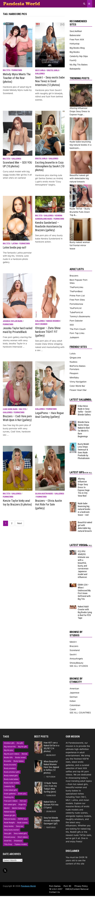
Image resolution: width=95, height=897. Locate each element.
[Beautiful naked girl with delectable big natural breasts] (73, 522)
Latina (15, 243)
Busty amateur (10, 768)
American (74, 688)
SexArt (73, 654)
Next (19, 523)
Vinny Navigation (78, 381)
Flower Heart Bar (78, 390)
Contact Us (54, 892)
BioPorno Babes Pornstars (77, 367)
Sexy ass (19, 826)
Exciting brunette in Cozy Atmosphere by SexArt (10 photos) (49, 166)
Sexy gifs (7, 833)
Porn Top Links (77, 333)
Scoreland (75, 650)
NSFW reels (22, 819)
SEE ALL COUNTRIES (80, 712)
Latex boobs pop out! (14, 247)
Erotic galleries (10, 794)
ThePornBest (76, 291)
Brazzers (74, 275)
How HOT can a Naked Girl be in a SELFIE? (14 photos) (51, 747)
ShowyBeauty (76, 663)
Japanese (74, 692)
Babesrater (75, 35)
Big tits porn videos (11, 754)
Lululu (73, 353)
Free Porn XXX (77, 39)
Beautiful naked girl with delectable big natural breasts (85, 526)
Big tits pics (8, 750)
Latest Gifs (77, 472)
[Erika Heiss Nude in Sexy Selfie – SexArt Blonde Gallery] (73, 406)
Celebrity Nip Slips (79, 56)
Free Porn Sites (77, 300)
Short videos (23, 837)
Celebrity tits (9, 786)
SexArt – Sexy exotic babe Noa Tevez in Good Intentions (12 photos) (50, 81)
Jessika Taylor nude (13, 321)
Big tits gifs (22, 747)
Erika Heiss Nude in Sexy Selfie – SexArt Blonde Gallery (84, 410)
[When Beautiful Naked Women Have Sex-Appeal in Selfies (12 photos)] (38, 761)
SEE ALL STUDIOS (79, 666)
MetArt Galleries (18, 808)
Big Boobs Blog (77, 48)
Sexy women (41, 324)
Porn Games (54, 886)
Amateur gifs (9, 743)
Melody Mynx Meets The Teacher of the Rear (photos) (17, 78)
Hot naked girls (10, 804)
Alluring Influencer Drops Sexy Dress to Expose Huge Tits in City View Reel (84, 487)
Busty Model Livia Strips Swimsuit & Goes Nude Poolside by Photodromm (84, 451)
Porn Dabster (76, 320)
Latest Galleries (80, 399)
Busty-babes (19, 761)
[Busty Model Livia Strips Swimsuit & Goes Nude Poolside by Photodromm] (73, 444)
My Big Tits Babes (79, 64)
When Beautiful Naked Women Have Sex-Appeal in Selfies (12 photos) (51, 767)
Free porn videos (10, 801)
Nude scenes (22, 823)
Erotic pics (22, 794)
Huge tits (22, 804)
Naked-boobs (9, 812)
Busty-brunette (10, 765)
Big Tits (6, 70)
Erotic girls (53, 70)
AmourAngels (76, 658)
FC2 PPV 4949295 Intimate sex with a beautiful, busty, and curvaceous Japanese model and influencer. (83, 564)
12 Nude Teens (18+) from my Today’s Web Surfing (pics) (50, 787)
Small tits (7, 841)
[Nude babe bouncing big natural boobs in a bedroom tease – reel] (73, 503)
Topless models (21, 844)
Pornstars (17, 70)
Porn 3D (67, 886)
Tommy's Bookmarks (80, 316)
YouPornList (76, 308)
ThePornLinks (76, 287)
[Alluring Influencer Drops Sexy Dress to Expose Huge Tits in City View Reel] (73, 479)
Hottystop (74, 43)
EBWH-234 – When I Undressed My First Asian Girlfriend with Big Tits (84, 591)
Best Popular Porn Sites (78, 281)
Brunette (7, 761)
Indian (73, 701)
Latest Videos (78, 545)
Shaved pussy (9, 837)
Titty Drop (8, 844)
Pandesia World (28, 886)
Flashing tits (9, 797)
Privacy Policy (81, 886)
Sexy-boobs (8, 826)
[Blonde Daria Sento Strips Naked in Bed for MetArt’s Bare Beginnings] (73, 422)
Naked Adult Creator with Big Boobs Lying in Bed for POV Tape (85, 612)
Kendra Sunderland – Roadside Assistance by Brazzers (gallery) (48, 226)
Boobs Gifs (8, 757)
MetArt (73, 642)
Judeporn (74, 337)
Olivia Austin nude (44, 493)
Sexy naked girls (20, 833)
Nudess (73, 362)
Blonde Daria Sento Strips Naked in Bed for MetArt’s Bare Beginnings (84, 429)
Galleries (40, 73)
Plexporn (74, 373)
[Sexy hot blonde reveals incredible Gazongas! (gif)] (38, 818)
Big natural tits (10, 747)
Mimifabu (74, 377)
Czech (73, 709)
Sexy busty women (11, 830)
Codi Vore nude (10, 409)
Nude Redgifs (9, 823)
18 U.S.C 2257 (55, 889)
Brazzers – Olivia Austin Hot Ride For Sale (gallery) (48, 504)
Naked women (53, 321)
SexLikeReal (76, 31)
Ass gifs (20, 743)
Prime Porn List (77, 295)
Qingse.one (75, 357)
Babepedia (75, 68)
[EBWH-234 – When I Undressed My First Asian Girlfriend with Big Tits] (73, 585)
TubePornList (76, 312)
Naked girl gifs (9, 815)
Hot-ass (23, 801)
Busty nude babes (11, 779)
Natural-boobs (9, 819)
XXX (72, 325)
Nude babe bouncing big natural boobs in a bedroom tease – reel (84, 509)
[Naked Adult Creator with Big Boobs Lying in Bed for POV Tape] (73, 606)
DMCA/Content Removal (76, 889)
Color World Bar (77, 386)
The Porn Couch (78, 329)
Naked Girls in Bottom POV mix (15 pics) (51, 804)
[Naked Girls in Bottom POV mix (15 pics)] (38, 802)
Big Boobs (75, 52)
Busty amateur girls (11, 772)
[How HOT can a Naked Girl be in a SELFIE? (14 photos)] (38, 743)
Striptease (18, 841)
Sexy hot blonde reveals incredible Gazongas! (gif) (52, 820)
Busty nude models (11, 783)
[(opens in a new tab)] (17, 218)
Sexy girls (40, 70)
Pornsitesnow (76, 304)
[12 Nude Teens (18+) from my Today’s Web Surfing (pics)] (38, 783)
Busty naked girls (11, 776)
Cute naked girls (10, 790)
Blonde (24, 754)
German (74, 697)
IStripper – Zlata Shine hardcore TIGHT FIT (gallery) (47, 331)
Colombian (75, 705)
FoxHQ (73, 60)
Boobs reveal (20, 757)
